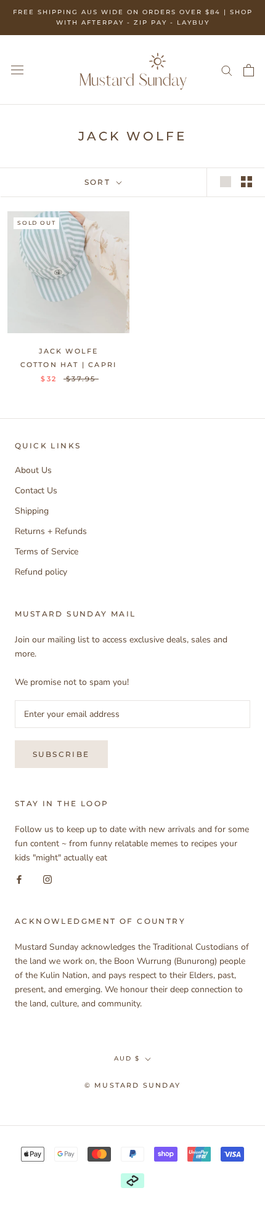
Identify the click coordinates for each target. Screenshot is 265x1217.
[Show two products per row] (246, 181)
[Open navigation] (17, 70)
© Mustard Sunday (132, 1085)
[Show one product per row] (225, 181)
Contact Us (36, 490)
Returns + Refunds (51, 531)
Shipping (32, 511)
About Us (33, 470)
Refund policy (41, 572)
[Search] (226, 70)
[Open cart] (248, 70)
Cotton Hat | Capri (68, 364)
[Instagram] (47, 878)
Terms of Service (46, 551)
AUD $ (127, 1058)
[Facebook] (19, 878)
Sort (99, 182)
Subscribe (61, 754)
